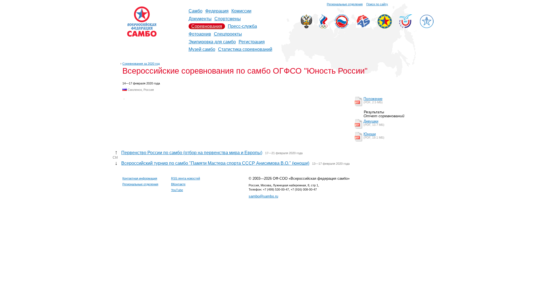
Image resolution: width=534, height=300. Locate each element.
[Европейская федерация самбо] (384, 27)
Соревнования (206, 26)
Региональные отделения (345, 4)
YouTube (177, 190)
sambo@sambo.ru (263, 196)
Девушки (371, 121)
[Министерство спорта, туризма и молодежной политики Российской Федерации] (306, 27)
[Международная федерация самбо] (363, 26)
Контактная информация (139, 178)
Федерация (217, 11)
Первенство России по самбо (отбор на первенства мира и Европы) (191, 152)
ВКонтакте (178, 184)
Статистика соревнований (245, 49)
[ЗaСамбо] (426, 27)
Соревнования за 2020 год (141, 63)
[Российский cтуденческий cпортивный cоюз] (405, 26)
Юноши (370, 134)
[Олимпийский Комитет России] (323, 27)
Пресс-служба (242, 26)
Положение (373, 99)
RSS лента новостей (185, 178)
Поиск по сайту (377, 4)
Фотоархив (200, 34)
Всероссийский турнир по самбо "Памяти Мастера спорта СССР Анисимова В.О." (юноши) (215, 163)
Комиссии (241, 11)
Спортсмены (227, 18)
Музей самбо (202, 49)
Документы (200, 18)
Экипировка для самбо (212, 41)
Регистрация (252, 41)
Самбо (195, 11)
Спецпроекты (228, 34)
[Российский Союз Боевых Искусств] (342, 27)
